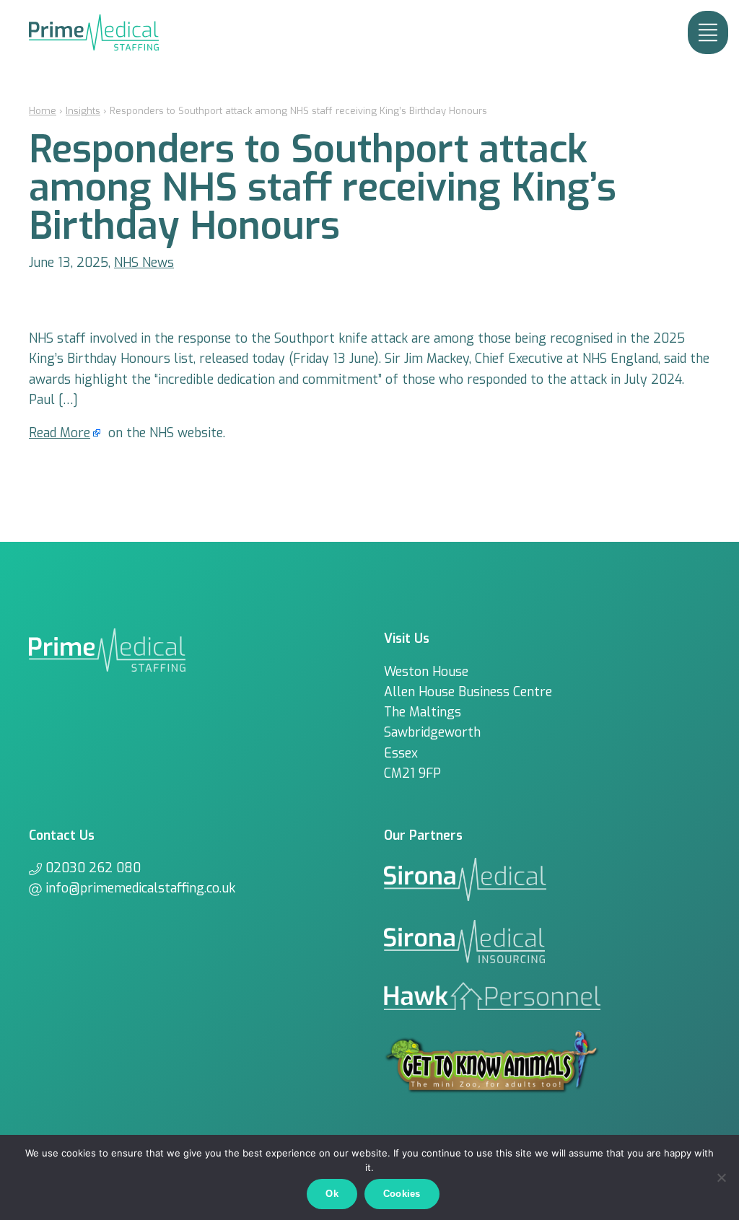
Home (42, 111)
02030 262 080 (93, 868)
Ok (331, 1193)
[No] (721, 1177)
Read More (59, 433)
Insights (83, 111)
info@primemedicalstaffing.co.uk (140, 888)
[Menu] (708, 32)
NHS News (144, 262)
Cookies (402, 1193)
